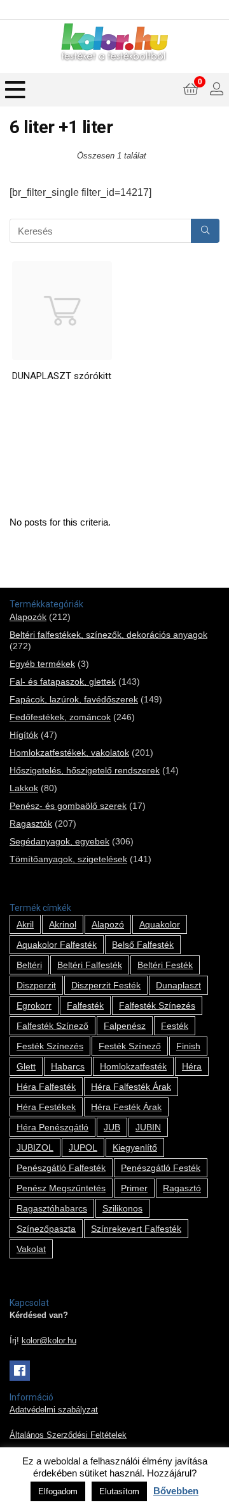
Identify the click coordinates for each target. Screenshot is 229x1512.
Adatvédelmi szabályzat (54, 1409)
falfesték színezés (157, 1005)
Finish (188, 1046)
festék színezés (50, 1046)
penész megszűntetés (61, 1188)
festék (174, 1026)
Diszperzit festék (106, 985)
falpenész (125, 1026)
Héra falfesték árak (131, 1087)
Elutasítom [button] (119, 1491)
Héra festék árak (126, 1107)
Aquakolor (159, 924)
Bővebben (175, 1490)
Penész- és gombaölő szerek (68, 806)
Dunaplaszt (178, 985)
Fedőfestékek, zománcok (60, 717)
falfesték (85, 1005)
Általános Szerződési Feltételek (68, 1435)
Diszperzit (36, 985)
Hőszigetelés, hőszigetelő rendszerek (85, 770)
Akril (25, 924)
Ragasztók (31, 823)
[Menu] (15, 90)
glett (26, 1066)
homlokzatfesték (133, 1066)
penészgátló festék (160, 1168)
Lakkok (24, 788)
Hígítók (24, 735)
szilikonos (122, 1208)
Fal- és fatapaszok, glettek (63, 681)
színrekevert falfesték (136, 1229)
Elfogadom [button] (58, 1491)
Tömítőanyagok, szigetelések (68, 859)
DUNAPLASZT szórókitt (61, 376)
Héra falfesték (46, 1087)
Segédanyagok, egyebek (59, 841)
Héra (192, 1066)
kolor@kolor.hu (49, 1340)
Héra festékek (46, 1107)
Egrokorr (34, 1005)
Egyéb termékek (42, 664)
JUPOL (83, 1147)
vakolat (31, 1249)
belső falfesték (143, 945)
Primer (134, 1188)
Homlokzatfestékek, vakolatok (69, 752)
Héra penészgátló (52, 1127)
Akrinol (62, 924)
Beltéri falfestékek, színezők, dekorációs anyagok (108, 635)
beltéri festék (165, 965)
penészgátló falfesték (61, 1168)
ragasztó (182, 1188)
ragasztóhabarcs (52, 1208)
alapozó (108, 924)
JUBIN (148, 1127)
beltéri (29, 965)
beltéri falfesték (89, 965)
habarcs (68, 1066)
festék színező (130, 1046)
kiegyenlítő (135, 1147)
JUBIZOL (35, 1147)
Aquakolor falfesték (57, 945)
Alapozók (28, 617)
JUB (112, 1127)
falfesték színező (52, 1026)
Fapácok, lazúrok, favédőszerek (74, 699)
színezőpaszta (46, 1229)
